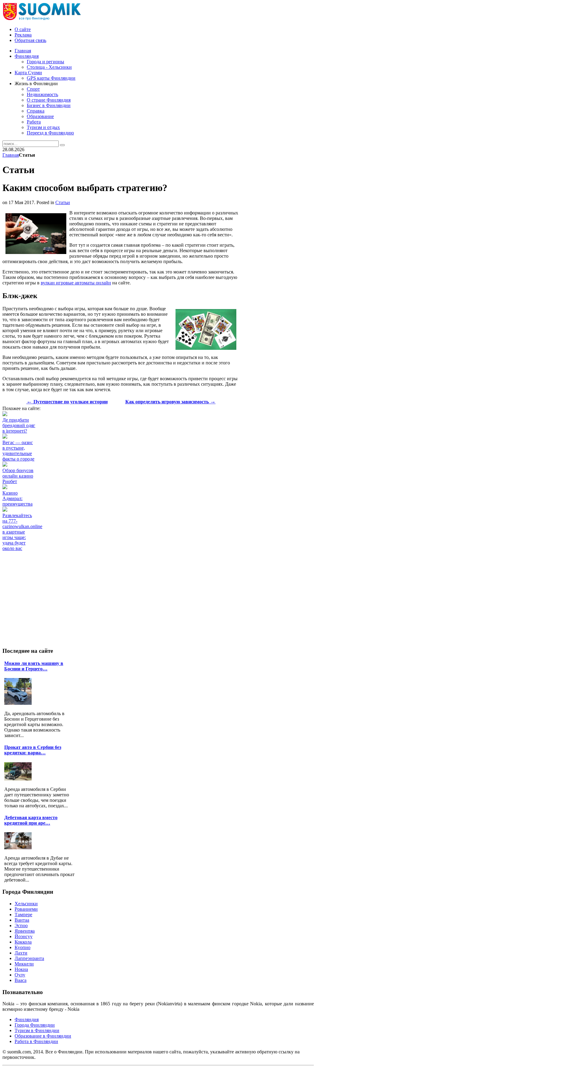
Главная (10, 155)
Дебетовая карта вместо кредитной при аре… (30, 820)
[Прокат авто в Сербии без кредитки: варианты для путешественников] (19, 778)
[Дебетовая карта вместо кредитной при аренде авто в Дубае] (19, 847)
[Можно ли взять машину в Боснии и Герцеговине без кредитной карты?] (19, 703)
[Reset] (62, 145)
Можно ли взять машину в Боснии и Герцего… (33, 666)
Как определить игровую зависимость (170, 401)
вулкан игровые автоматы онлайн (76, 282)
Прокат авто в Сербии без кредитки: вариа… (32, 750)
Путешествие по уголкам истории (67, 401)
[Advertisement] (113, 565)
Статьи (62, 202)
